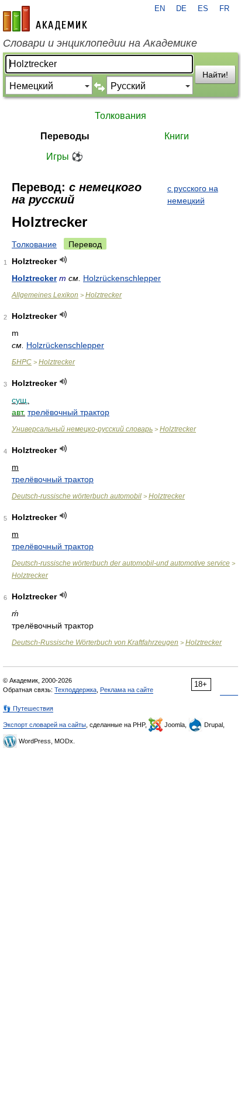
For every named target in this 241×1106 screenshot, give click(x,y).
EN (159, 9)
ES (203, 9)
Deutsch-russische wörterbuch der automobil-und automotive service (121, 563)
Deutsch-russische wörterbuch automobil (77, 496)
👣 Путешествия (28, 708)
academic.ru (45, 18)
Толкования (120, 116)
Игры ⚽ (64, 156)
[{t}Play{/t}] (63, 259)
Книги (176, 136)
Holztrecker (34, 278)
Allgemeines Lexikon (45, 295)
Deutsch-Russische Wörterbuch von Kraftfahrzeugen (95, 642)
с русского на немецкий (192, 194)
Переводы (64, 136)
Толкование (34, 244)
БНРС (22, 362)
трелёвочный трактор (68, 412)
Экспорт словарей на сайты (44, 724)
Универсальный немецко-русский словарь (82, 429)
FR (224, 9)
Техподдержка (75, 689)
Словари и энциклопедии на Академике (100, 43)
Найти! (215, 74)
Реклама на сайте (126, 689)
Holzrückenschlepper (122, 278)
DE (181, 9)
